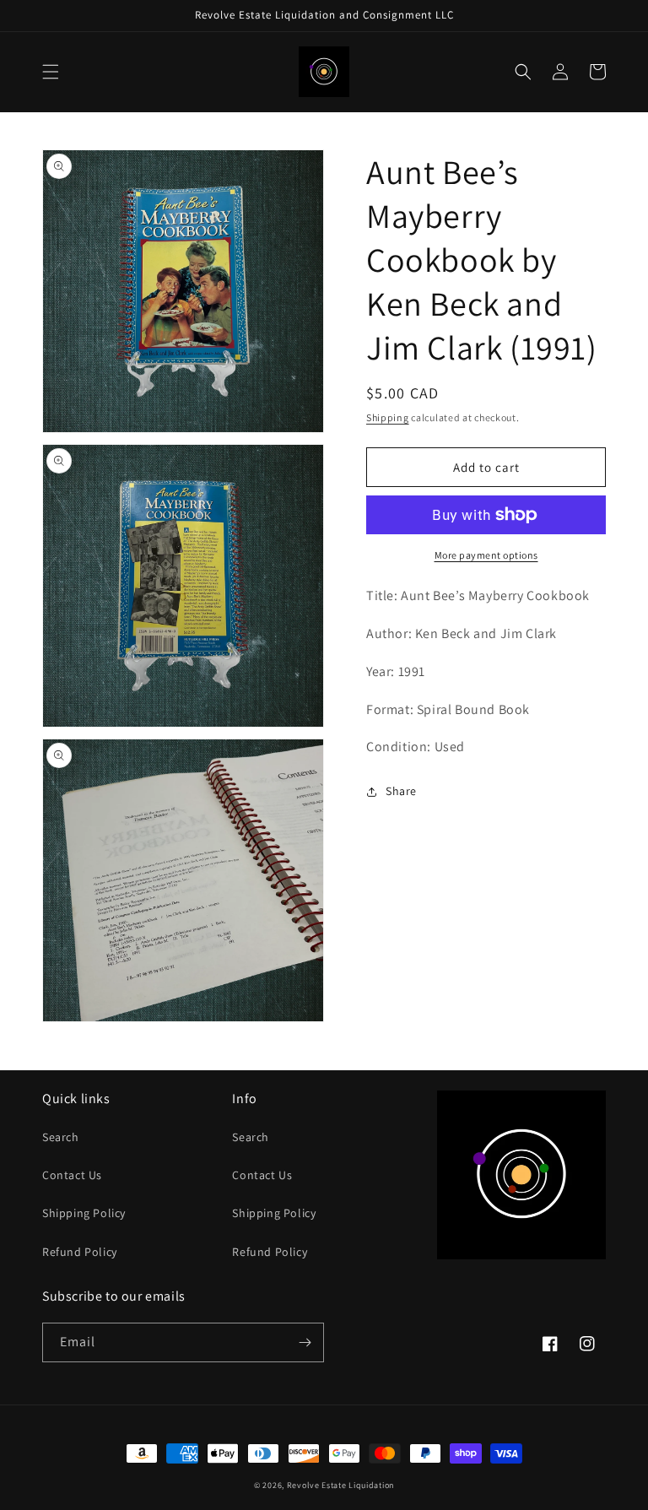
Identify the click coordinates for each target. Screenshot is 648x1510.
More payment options (486, 555)
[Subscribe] (304, 1342)
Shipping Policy (84, 1212)
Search (60, 1137)
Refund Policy (79, 1251)
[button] (50, 71)
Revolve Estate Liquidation (340, 1485)
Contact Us (72, 1175)
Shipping (387, 417)
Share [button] (401, 790)
